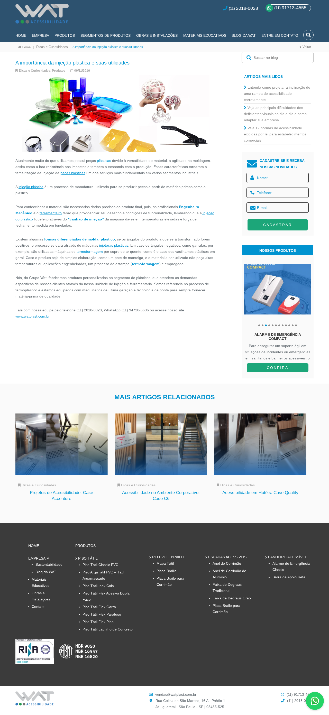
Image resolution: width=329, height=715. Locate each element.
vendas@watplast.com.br (175, 694)
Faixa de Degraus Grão (232, 598)
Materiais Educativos (204, 35)
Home (20, 35)
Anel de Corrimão (227, 563)
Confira (277, 368)
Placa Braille (167, 571)
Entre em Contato (279, 35)
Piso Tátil (88, 558)
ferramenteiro (51, 213)
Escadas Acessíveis (227, 557)
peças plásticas (72, 173)
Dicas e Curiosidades (52, 47)
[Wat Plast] (34, 704)
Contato (38, 607)
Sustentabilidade (48, 564)
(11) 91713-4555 (300, 694)
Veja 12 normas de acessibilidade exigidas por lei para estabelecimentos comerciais (275, 134)
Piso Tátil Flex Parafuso (102, 614)
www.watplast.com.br (32, 316)
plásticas (104, 161)
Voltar (307, 47)
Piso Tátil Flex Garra (99, 607)
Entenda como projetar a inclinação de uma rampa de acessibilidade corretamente (277, 93)
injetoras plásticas (113, 245)
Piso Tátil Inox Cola (98, 586)
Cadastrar (277, 225)
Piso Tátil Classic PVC (100, 565)
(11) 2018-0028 (299, 701)
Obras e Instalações (157, 35)
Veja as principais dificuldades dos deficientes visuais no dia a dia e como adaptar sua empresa (275, 114)
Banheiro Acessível (287, 557)
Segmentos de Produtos (105, 35)
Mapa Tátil (165, 563)
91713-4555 (290, 7)
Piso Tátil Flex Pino (98, 622)
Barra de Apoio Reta (288, 577)
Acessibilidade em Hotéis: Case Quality (260, 492)
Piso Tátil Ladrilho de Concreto (108, 629)
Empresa (40, 35)
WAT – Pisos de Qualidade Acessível (42, 16)
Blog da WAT (244, 35)
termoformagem (90, 251)
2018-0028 (247, 8)
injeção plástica (31, 187)
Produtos (64, 35)
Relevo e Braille (169, 557)
